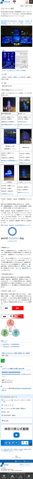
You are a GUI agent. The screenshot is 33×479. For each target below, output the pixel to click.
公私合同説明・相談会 (9, 415)
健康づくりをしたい (7, 353)
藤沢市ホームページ (23, 192)
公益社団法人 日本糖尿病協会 (10, 344)
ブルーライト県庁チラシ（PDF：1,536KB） (14, 70)
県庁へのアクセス (26, 464)
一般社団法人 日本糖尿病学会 (10, 346)
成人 (24, 353)
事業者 (20, 353)
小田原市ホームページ (7, 193)
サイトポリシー (28, 461)
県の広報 (5, 421)
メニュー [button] (31, 2)
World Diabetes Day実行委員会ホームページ (17, 225)
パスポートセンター (8, 405)
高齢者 (28, 353)
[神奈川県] (4, 465)
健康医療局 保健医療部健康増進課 (11, 372)
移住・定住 (6, 412)
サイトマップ (19, 461)
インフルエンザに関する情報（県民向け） (15, 408)
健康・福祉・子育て (9, 449)
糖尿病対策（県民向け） (9, 450)
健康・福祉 (5, 355)
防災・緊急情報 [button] (27, 3)
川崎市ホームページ (25, 163)
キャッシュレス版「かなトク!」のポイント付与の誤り (17, 400)
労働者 (15, 353)
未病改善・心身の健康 (18, 449)
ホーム (2, 449)
